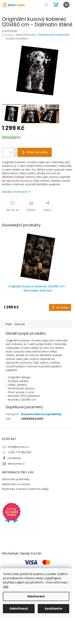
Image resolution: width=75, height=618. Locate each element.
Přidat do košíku (37, 152)
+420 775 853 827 (20, 452)
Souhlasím (53, 608)
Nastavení (36, 596)
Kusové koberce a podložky (41, 414)
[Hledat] (46, 5)
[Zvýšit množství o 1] (16, 150)
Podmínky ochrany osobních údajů (25, 489)
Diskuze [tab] (20, 324)
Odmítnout (18, 608)
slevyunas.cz (16, 464)
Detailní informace (14, 192)
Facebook (14, 458)
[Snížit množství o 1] (16, 154)
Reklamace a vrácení (16, 484)
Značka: (17, 38)
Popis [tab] (8, 324)
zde (5, 586)
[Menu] (66, 5)
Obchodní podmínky (16, 479)
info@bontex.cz (18, 447)
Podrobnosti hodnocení (53, 35)
